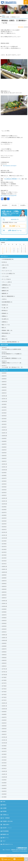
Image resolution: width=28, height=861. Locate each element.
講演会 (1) (4, 336)
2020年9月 (4, 575)
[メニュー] (26, 2)
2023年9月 (4, 472)
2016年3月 (4, 728)
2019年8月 (4, 612)
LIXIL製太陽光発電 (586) (7, 259)
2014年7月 (4, 785)
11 (6, 248)
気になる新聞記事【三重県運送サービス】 (12, 357)
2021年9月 (4, 541)
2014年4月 (4, 794)
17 (2, 250)
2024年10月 (4, 435)
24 (2, 251)
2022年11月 (4, 501)
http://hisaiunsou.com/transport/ (9, 165)
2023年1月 (4, 495)
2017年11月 (4, 671)
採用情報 (4, 811)
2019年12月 (4, 600)
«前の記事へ (5, 205)
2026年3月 (4, 387)
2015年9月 (4, 745)
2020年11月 (4, 569)
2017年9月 (4, 677)
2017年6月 (4, 686)
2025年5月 (4, 415)
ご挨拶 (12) (4, 267)
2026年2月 (4, 390)
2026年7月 (4, 376)
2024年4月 (4, 452)
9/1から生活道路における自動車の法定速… (12, 348)
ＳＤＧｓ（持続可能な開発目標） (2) (10, 341)
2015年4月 (4, 760)
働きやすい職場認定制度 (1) (8, 296)
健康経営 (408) (5, 290)
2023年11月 (4, 467)
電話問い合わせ (7, 859)
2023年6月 (4, 481)
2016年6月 (4, 720)
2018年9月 (4, 643)
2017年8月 (4, 680)
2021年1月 (4, 563)
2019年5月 (4, 620)
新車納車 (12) (5, 313)
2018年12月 (4, 634)
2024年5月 (4, 449)
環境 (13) (4, 327)
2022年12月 (4, 498)
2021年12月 (4, 532)
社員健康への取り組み (7, 821)
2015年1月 (4, 768)
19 (10, 250)
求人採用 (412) (5, 319)
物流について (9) (6, 324)
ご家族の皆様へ (6, 824)
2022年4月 (4, 521)
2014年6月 (4, 788)
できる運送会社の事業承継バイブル (12, 178)
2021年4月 (4, 555)
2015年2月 (4, 765)
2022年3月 (4, 523)
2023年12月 (4, 464)
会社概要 (4, 808)
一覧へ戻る (14, 205)
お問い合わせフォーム (15, 230)
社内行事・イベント (7, 827)
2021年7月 (4, 546)
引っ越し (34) (5, 307)
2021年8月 (4, 543)
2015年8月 (4, 748)
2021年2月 (4, 560)
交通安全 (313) (5, 287)
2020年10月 (4, 572)
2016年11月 (4, 705)
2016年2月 (4, 731)
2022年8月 (4, 509)
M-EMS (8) (4, 262)
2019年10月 (4, 606)
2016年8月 (4, 714)
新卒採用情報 (5, 831)
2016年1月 (4, 734)
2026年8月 (4, 373)
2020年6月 (4, 583)
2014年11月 (4, 774)
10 (2, 248)
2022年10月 (4, 503)
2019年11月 (4, 603)
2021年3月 (4, 558)
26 (10, 251)
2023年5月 (4, 484)
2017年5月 (4, 688)
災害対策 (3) (4, 321)
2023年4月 (4, 486)
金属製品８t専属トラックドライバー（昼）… (12, 362)
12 (10, 248)
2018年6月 (4, 651)
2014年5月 (4, 791)
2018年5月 (4, 654)
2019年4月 (4, 623)
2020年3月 (4, 592)
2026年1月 (4, 393)
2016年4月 (4, 725)
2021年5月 (4, 552)
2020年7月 (4, 580)
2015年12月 (4, 737)
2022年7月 (4, 512)
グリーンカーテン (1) (7, 270)
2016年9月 (4, 711)
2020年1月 (4, 597)
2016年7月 (4, 717)
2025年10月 (4, 401)
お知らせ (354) (5, 265)
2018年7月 (4, 649)
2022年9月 (4, 506)
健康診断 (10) (5, 293)
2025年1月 (4, 427)
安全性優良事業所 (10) (7, 302)
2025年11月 (4, 398)
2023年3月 (4, 489)
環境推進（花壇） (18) (7, 330)
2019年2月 (4, 629)
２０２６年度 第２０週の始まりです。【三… (13, 366)
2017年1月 (4, 700)
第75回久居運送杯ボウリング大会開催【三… (12, 353)
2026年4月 (4, 384)
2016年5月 (4, 723)
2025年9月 (4, 404)
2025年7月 (4, 410)
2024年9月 (4, 438)
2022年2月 (4, 526)
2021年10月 (4, 538)
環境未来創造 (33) (6, 333)
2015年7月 (4, 751)
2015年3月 (4, 762)
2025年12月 (4, 395)
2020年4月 (4, 589)
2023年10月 (4, 469)
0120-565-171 (15, 219)
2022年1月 (4, 529)
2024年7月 (4, 444)
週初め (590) (4, 339)
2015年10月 (4, 742)
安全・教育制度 (6, 818)
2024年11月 (4, 432)
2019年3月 (4, 626)
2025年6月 (4, 412)
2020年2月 (4, 595)
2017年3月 (4, 694)
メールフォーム (19, 859)
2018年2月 (4, 663)
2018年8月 (4, 646)
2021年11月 (4, 535)
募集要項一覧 (5, 834)
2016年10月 (4, 708)
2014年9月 (4, 779)
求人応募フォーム (14, 226)
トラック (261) (5, 276)
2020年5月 (4, 586)
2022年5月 (4, 518)
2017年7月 (4, 683)
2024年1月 (4, 461)
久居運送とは (5, 814)
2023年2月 (4, 492)
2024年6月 (4, 447)
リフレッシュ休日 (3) (7, 282)
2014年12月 (4, 771)
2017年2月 (4, 697)
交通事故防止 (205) (6, 285)
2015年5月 (4, 757)
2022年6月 (4, 515)
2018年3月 (4, 660)
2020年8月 (4, 578)
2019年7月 (4, 614)
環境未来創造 (20, 27)
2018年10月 (4, 640)
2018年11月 (4, 637)
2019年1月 (4, 632)
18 (6, 250)
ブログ (3, 841)
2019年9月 (4, 609)
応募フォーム (5, 837)
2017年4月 (4, 691)
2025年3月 (4, 421)
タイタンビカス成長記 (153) (8, 273)
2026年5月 (4, 381)
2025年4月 (4, 418)
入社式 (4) (4, 299)
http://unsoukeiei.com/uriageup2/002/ (9, 195)
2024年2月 (4, 458)
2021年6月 (4, 549)
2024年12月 (4, 430)
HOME (3, 15)
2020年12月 (4, 566)
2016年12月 (4, 703)
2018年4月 (4, 657)
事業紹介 (4, 804)
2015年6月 (4, 754)
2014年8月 (4, 782)
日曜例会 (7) (4, 316)
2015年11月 (4, 740)
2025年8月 (4, 407)
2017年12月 (4, 669)
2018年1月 (4, 666)
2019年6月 (4, 617)
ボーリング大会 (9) (6, 279)
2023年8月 (4, 475)
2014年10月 (4, 777)
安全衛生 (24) (5, 304)
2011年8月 (4, 797)
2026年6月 (4, 378)
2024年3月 (4, 455)
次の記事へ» (23, 205)
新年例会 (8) (4, 310)
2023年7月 (4, 478)
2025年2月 (4, 424)
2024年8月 (4, 441)
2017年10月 (4, 674)
